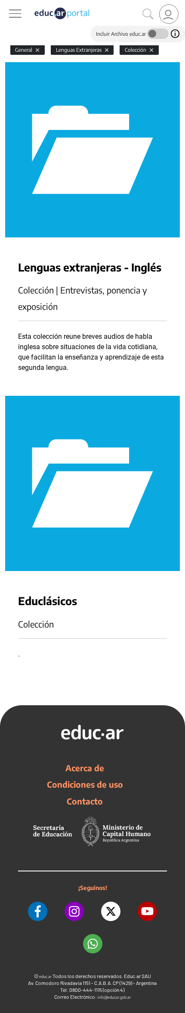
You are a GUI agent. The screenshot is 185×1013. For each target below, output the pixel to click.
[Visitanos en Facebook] (38, 911)
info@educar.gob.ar (114, 997)
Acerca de (84, 768)
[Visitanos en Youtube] (147, 911)
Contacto (85, 801)
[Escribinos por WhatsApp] (93, 944)
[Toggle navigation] (7, 5)
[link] (169, 14)
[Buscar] (148, 14)
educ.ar (45, 976)
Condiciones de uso (85, 784)
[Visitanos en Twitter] (111, 911)
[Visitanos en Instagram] (74, 911)
